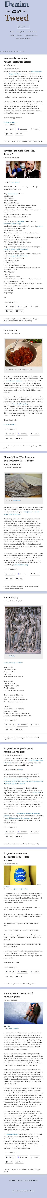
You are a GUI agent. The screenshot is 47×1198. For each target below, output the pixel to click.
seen (6, 663)
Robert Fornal (7, 886)
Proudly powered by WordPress (23, 1191)
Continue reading (10, 122)
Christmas (12, 739)
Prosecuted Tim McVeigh (12, 224)
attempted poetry (27, 737)
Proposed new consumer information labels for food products (16, 857)
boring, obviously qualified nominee (16, 249)
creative (40, 226)
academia (13, 586)
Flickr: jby (12, 656)
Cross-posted (13, 1028)
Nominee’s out (13, 194)
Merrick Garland (9, 320)
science (24, 844)
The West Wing (27, 320)
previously (12, 663)
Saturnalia (20, 739)
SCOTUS (18, 320)
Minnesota (25, 1169)
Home (12, 32)
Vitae (21, 588)
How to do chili (11, 330)
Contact (19, 35)
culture (24, 446)
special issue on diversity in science (18, 818)
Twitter (20, 663)
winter (6, 1171)
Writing (12, 35)
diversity (36, 844)
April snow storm (12, 1134)
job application (14, 588)
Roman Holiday (11, 597)
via (8, 1026)
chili (40, 446)
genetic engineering (20, 889)
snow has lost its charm (14, 381)
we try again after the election (18, 256)
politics (24, 141)
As (4, 663)
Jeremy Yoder (21, 32)
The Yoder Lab (32, 32)
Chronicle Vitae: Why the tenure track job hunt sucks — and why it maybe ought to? (19, 461)
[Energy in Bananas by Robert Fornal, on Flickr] (20, 884)
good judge (21, 221)
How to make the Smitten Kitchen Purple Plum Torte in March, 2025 (17, 62)
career (31, 586)
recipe (41, 141)
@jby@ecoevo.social (30, 35)
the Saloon (36, 793)
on (16, 663)
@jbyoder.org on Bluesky (23, 38)
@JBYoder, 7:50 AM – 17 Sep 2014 (15, 783)
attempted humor (15, 141)
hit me (20, 770)
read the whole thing (21, 565)
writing (29, 141)
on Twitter (15, 182)
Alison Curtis (16, 500)
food (5, 448)
